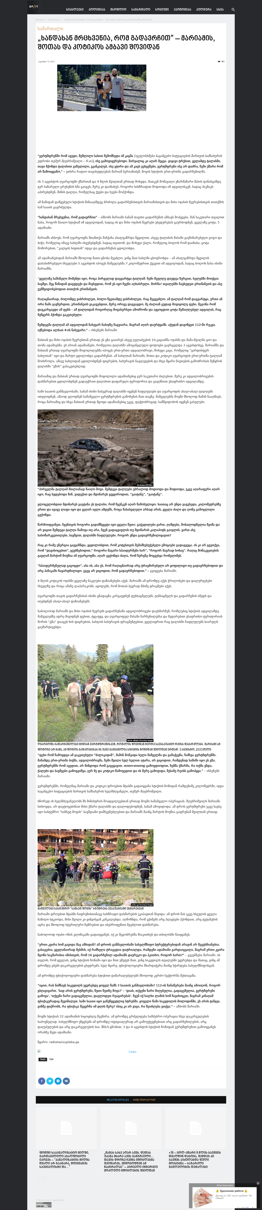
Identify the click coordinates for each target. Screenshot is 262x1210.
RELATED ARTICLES (118, 1100)
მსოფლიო (118, 10)
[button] (230, 10)
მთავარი (40, 19)
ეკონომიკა (182, 10)
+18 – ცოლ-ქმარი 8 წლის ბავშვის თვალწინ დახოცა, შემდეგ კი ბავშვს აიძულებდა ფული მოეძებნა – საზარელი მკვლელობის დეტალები (195, 1160)
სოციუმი (162, 10)
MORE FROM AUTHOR (144, 1100)
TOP (51, 1059)
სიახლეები (75, 10)
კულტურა (204, 10)
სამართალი (140, 10)
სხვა (220, 10)
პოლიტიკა (97, 10)
